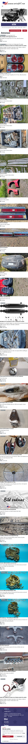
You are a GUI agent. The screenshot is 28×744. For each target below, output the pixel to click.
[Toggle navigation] (2, 6)
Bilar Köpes (6, 722)
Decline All (19, 736)
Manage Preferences (14, 739)
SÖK (14, 24)
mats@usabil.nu (7, 711)
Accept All (8, 736)
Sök (25, 30)
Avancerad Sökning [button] (15, 30)
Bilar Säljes (6, 721)
